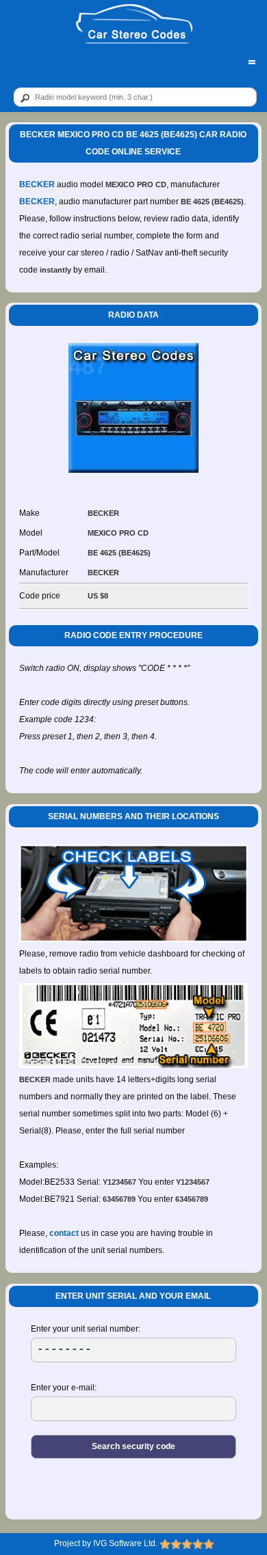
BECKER (37, 184)
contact (64, 1233)
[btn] (22, 98)
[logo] (134, 24)
